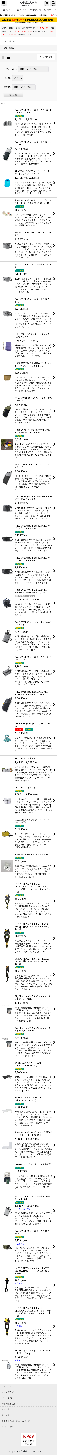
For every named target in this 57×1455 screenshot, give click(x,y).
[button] (4, 3)
